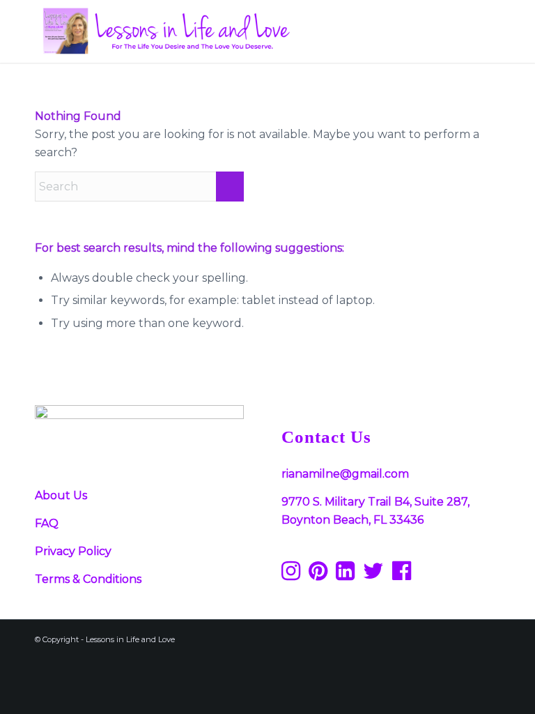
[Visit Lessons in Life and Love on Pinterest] (318, 575)
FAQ (47, 523)
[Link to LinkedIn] (489, 637)
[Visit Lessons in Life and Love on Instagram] (290, 575)
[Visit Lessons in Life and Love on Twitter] (373, 575)
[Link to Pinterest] (406, 637)
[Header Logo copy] (164, 31)
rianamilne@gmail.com (345, 473)
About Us (61, 495)
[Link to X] (447, 637)
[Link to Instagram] (427, 637)
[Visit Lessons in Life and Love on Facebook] (401, 575)
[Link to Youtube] (468, 637)
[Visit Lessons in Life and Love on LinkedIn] (345, 575)
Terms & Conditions (88, 579)
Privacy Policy (73, 551)
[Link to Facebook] (385, 637)
